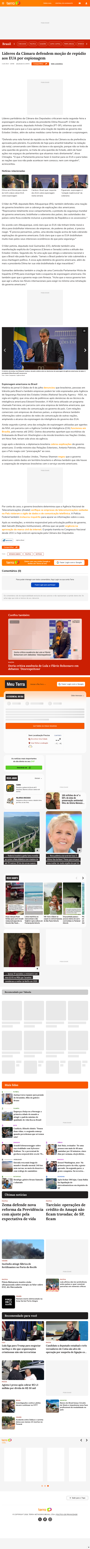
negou (61, 456)
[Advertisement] (64, 1302)
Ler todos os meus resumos (45, 726)
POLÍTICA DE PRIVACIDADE (66, 1514)
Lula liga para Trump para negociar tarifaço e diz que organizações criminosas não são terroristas (21, 1349)
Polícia (48, 1342)
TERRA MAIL (47, 3)
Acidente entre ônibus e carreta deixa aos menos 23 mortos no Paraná (29, 1422)
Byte (15, 1125)
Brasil (18, 1400)
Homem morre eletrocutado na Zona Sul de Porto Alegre (29, 1300)
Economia (61, 1177)
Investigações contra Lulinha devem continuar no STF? (28, 1404)
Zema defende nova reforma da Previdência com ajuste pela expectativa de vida (22, 1211)
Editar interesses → (77, 695)
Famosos (16, 1142)
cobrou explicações (61, 444)
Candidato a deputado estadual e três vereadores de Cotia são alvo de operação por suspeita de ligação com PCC (66, 1349)
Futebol (16, 1092)
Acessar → (38, 778)
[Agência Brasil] (7, 540)
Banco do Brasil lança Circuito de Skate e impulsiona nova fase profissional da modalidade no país (74, 1406)
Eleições (11, 662)
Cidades (4, 1261)
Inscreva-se (22, 767)
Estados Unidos (15, 554)
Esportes (63, 1400)
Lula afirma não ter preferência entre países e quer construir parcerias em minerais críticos (73, 1284)
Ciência (60, 1142)
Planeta (16, 1108)
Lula (3, 1342)
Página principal (13, 3)
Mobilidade (18, 1159)
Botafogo (17, 1177)
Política (28, 554)
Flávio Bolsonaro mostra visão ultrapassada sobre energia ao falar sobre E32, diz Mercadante (22, 1285)
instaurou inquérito (30, 517)
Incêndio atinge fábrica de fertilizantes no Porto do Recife (19, 1265)
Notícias (39, 554)
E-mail (80, 3)
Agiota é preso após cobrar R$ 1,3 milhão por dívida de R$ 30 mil (20, 1386)
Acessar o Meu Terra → (38, 684)
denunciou (49, 387)
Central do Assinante (64, 3)
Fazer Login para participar (45, 585)
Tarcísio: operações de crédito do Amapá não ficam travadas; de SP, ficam (65, 1211)
